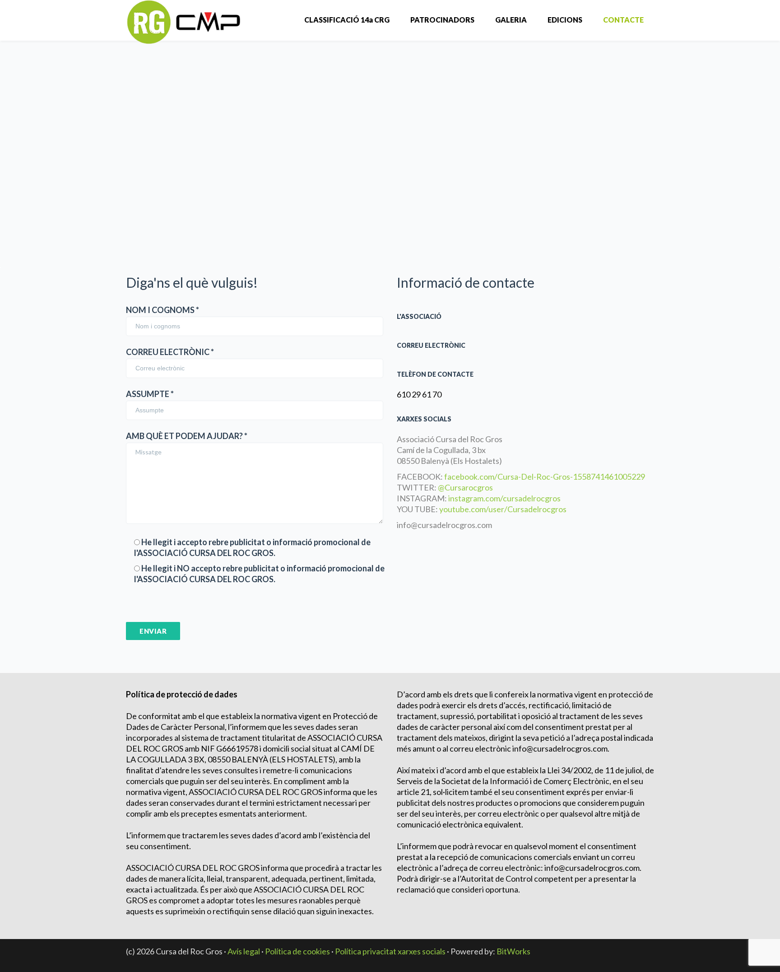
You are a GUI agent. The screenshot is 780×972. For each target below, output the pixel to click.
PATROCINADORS (442, 19)
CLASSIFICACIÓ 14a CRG (347, 19)
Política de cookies (297, 951)
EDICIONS (565, 19)
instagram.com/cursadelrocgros (504, 498)
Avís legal (244, 951)
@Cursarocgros (465, 487)
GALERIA (511, 19)
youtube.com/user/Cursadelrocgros (502, 509)
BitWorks (513, 951)
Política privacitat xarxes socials (390, 951)
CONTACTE (623, 19)
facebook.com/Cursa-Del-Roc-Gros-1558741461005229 (544, 476)
